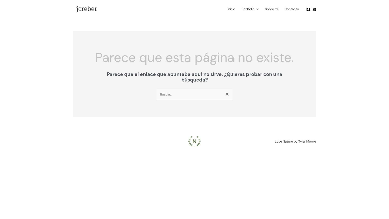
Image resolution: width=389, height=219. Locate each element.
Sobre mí (271, 9)
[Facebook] (308, 9)
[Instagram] (314, 9)
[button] (256, 9)
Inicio (231, 9)
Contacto (291, 9)
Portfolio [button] (248, 9)
